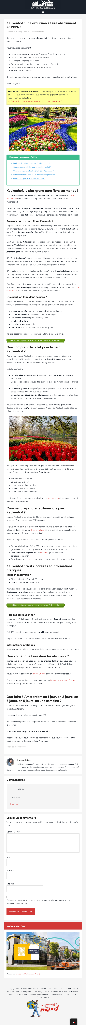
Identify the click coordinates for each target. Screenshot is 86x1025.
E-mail (10, 870)
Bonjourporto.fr (44, 991)
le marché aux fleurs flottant (63, 680)
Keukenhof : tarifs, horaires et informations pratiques (34, 175)
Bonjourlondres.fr (16, 994)
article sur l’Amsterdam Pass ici (28, 974)
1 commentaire (38, 32)
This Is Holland (37, 530)
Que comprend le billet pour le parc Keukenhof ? (32, 167)
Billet (13, 94)
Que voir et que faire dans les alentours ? (29, 178)
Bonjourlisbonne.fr (30, 991)
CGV (76, 988)
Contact (56, 988)
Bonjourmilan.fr (43, 997)
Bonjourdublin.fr (70, 994)
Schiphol (44, 552)
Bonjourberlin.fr (43, 994)
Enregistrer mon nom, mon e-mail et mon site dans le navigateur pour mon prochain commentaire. (39, 902)
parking (31, 559)
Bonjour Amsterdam (43, 4)
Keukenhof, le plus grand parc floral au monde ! (31, 163)
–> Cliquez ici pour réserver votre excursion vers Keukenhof (34, 101)
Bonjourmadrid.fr (56, 994)
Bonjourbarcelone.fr (71, 991)
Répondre (14, 804)
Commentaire (13, 832)
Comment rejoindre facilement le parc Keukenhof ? (33, 171)
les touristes (53, 498)
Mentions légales (67, 988)
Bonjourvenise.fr (30, 994)
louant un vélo (39, 674)
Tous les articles (46, 988)
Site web (10, 884)
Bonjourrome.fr (57, 991)
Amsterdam (21, 747)
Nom (9, 857)
